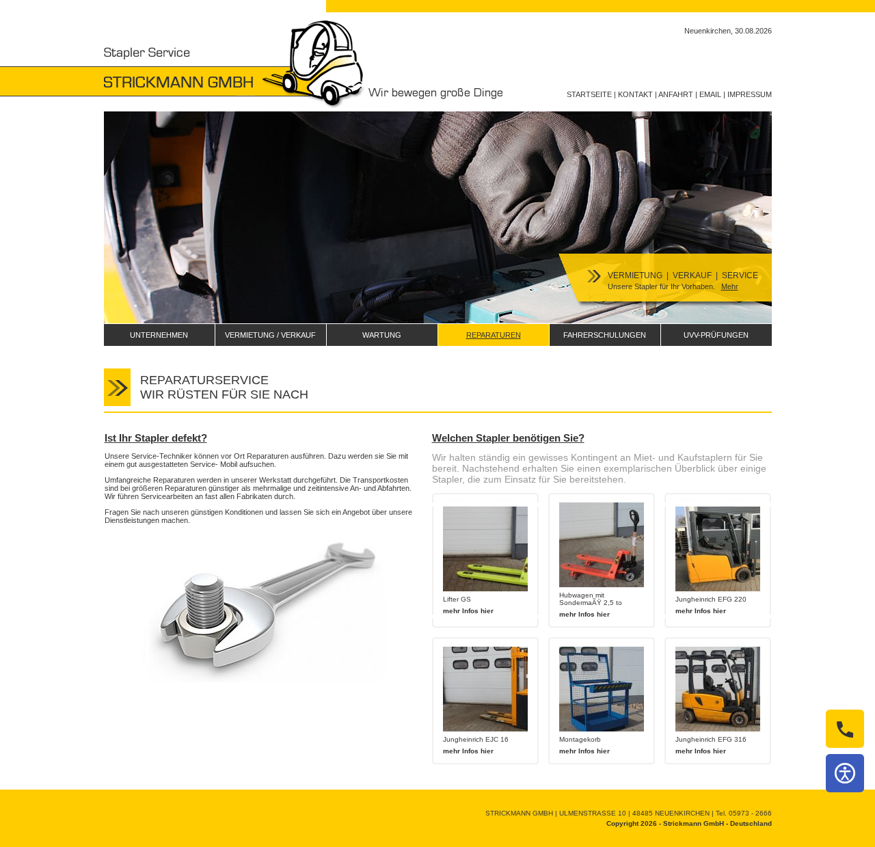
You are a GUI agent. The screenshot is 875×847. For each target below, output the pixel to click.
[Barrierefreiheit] (845, 773)
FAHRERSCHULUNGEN (604, 335)
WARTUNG (381, 335)
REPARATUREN (493, 335)
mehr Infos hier (468, 611)
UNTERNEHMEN (159, 335)
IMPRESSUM (749, 94)
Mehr (729, 286)
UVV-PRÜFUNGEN (716, 335)
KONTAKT (635, 94)
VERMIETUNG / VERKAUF (270, 335)
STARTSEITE (589, 94)
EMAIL (710, 94)
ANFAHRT (675, 94)
